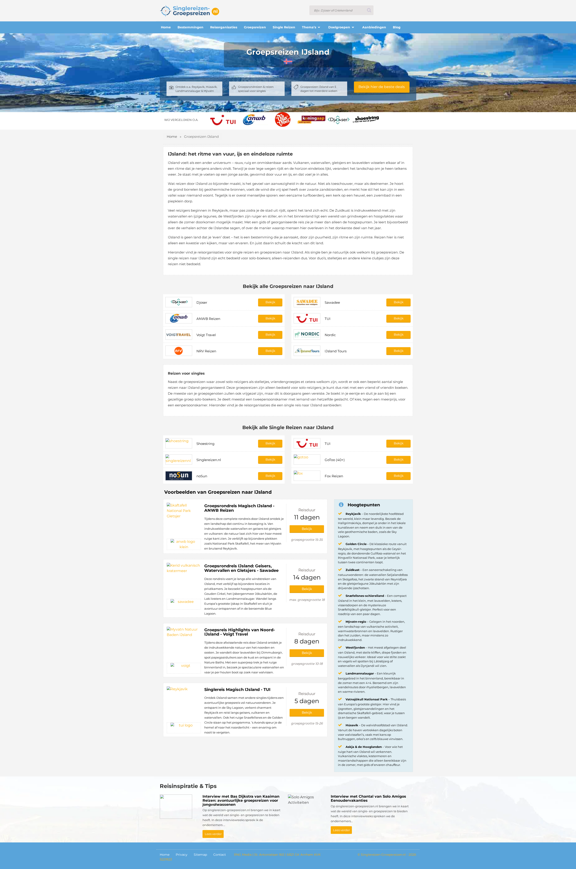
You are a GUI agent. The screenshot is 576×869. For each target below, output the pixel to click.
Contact (219, 855)
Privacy (181, 855)
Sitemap (200, 855)
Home (172, 136)
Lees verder (213, 834)
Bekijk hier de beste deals (381, 87)
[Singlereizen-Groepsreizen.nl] (189, 10)
